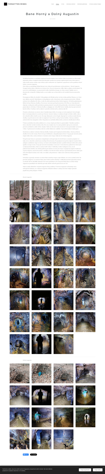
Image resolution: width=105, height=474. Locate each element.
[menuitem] (53, 4)
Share (26, 454)
